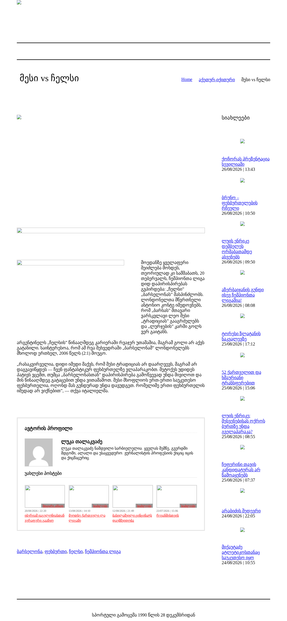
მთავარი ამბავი (53, 505)
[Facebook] (138, 606)
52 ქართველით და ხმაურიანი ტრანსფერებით (241, 377)
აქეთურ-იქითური (217, 79)
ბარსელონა (29, 551)
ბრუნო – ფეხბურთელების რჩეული (240, 203)
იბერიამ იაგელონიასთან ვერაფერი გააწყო (44, 517)
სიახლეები (100, 505)
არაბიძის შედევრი (241, 510)
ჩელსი (76, 551)
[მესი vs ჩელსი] (111, 167)
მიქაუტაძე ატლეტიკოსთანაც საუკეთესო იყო (241, 552)
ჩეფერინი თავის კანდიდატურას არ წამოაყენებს (241, 469)
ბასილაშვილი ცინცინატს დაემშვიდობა (132, 517)
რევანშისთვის (167, 515)
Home (186, 79)
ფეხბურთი (56, 551)
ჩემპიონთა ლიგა (103, 551)
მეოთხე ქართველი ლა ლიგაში (87, 517)
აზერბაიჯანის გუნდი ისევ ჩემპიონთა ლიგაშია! (243, 295)
